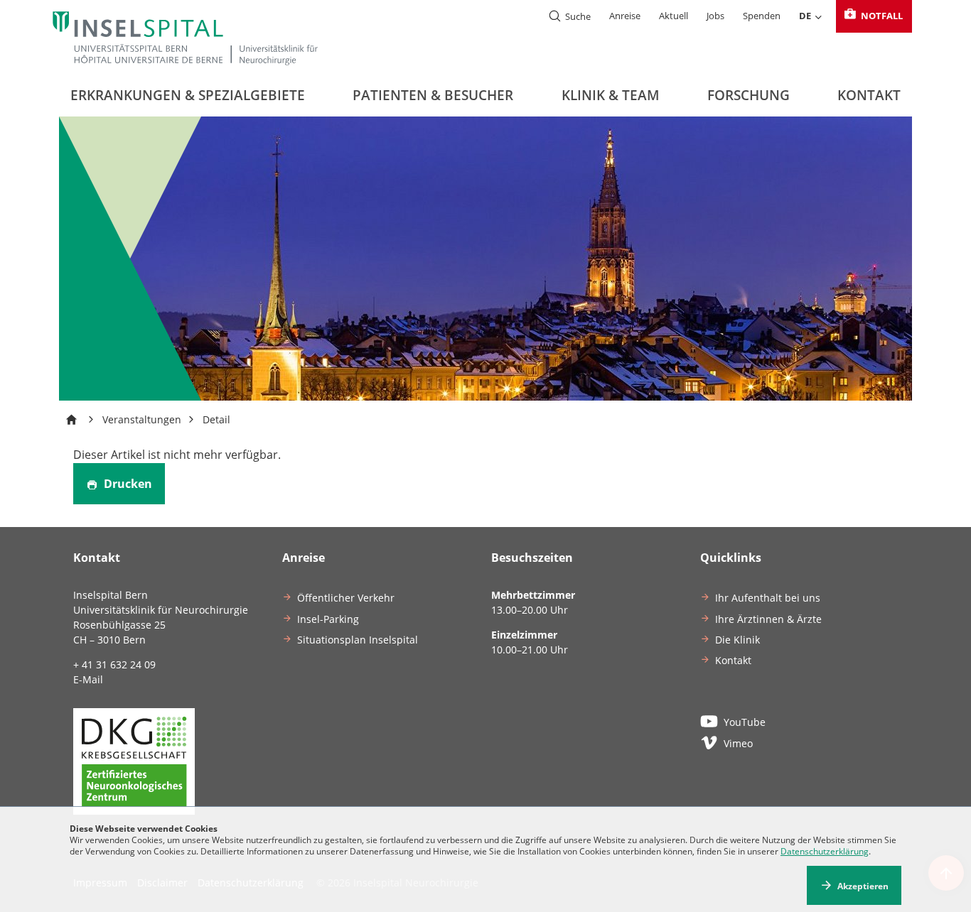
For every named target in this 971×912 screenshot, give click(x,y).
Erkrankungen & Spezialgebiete (187, 95)
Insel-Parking (328, 619)
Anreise (624, 15)
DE (805, 15)
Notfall (881, 15)
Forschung (748, 95)
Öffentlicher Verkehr (346, 597)
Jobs (715, 15)
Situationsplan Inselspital (357, 639)
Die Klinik (737, 639)
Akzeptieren (863, 885)
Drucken (126, 484)
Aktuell (673, 15)
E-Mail (88, 679)
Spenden (761, 15)
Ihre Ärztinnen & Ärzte (768, 619)
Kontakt (869, 95)
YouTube (745, 722)
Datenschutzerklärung (824, 851)
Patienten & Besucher (433, 95)
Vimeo (738, 743)
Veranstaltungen (141, 419)
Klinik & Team (611, 95)
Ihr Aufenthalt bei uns (767, 597)
